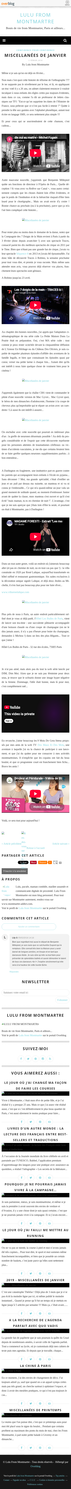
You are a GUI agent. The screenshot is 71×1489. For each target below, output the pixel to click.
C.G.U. (33, 1480)
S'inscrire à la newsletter (14, 871)
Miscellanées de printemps (35, 1410)
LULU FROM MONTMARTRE (35, 18)
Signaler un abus (19, 1480)
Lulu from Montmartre (30, 908)
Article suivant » (60, 843)
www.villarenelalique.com (15, 592)
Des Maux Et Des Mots (51, 745)
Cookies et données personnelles (52, 1480)
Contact (6, 1480)
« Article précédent (11, 843)
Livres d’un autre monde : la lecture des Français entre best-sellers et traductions (36, 1134)
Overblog (35, 1466)
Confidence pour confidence (36, 50)
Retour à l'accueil (36, 848)
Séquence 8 (22, 253)
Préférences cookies (35, 1484)
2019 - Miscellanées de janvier (35, 1280)
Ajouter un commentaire (29, 927)
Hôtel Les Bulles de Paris (49, 618)
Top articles (60, 1476)
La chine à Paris (35, 1366)
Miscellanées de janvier (35, 55)
